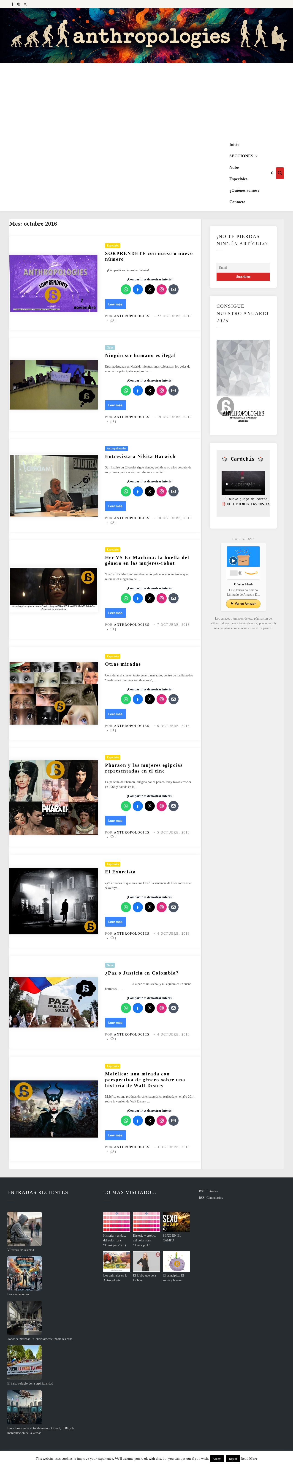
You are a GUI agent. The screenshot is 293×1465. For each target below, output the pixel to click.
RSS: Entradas (208, 1191)
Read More (249, 1458)
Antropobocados (117, 448)
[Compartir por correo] (173, 289)
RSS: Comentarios (211, 1197)
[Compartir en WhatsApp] (126, 289)
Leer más (117, 305)
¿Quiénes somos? (244, 190)
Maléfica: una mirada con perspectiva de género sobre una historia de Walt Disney (145, 1079)
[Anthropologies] (146, 35)
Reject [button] (233, 1458)
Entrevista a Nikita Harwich (140, 456)
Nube (234, 167)
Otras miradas (123, 664)
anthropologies (131, 316)
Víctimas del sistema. (21, 1250)
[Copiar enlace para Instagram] (162, 289)
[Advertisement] (146, 101)
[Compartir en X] (150, 289)
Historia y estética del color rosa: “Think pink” (144, 1240)
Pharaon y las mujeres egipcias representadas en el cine (144, 768)
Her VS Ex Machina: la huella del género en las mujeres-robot (147, 560)
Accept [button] (217, 1458)
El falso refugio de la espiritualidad (30, 1383)
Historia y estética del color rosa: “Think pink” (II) (114, 1240)
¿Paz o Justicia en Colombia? (142, 973)
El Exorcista (120, 872)
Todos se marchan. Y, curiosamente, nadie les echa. (40, 1339)
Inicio (234, 144)
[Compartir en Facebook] (138, 289)
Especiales (238, 179)
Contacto (237, 201)
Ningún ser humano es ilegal (140, 355)
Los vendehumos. (18, 1294)
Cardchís (243, 459)
